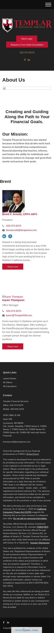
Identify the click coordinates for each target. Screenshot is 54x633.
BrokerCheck (33, 454)
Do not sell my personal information (30, 518)
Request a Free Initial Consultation (27, 45)
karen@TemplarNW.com (19, 315)
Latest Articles (9, 378)
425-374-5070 (27, 52)
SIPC (46, 527)
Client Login (26, 39)
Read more (13, 267)
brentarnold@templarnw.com (21, 230)
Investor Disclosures (40, 543)
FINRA (40, 527)
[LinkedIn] (29, 60)
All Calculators (9, 386)
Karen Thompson (13, 300)
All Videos (7, 382)
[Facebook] (25, 60)
